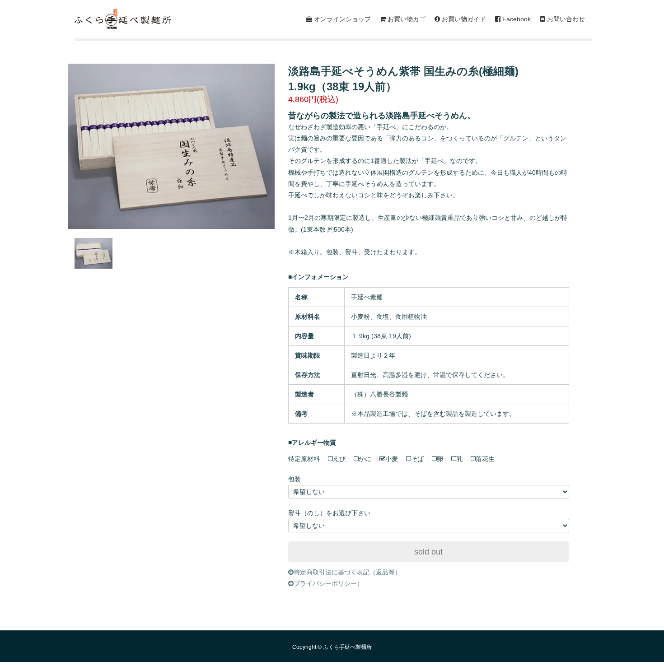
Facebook (515, 19)
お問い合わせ (565, 19)
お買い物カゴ (406, 19)
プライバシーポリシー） (328, 583)
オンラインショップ (341, 19)
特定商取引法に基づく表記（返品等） (347, 572)
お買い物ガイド (463, 19)
